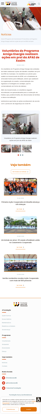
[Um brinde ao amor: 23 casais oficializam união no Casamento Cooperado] (20, 224)
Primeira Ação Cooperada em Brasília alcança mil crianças (20, 203)
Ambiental (5, 344)
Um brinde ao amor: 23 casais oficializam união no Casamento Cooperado (20, 241)
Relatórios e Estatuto (8, 326)
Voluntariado (6, 341)
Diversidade (6, 348)
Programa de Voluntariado (13, 39)
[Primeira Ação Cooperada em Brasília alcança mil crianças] (20, 186)
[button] (2, 3)
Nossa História (6, 319)
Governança (6, 330)
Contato (4, 366)
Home (2, 39)
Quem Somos (6, 316)
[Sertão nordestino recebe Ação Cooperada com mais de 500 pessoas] (20, 262)
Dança (4, 351)
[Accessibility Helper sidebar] (38, 399)
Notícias (4, 363)
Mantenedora (6, 323)
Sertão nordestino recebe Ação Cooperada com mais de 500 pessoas (20, 279)
